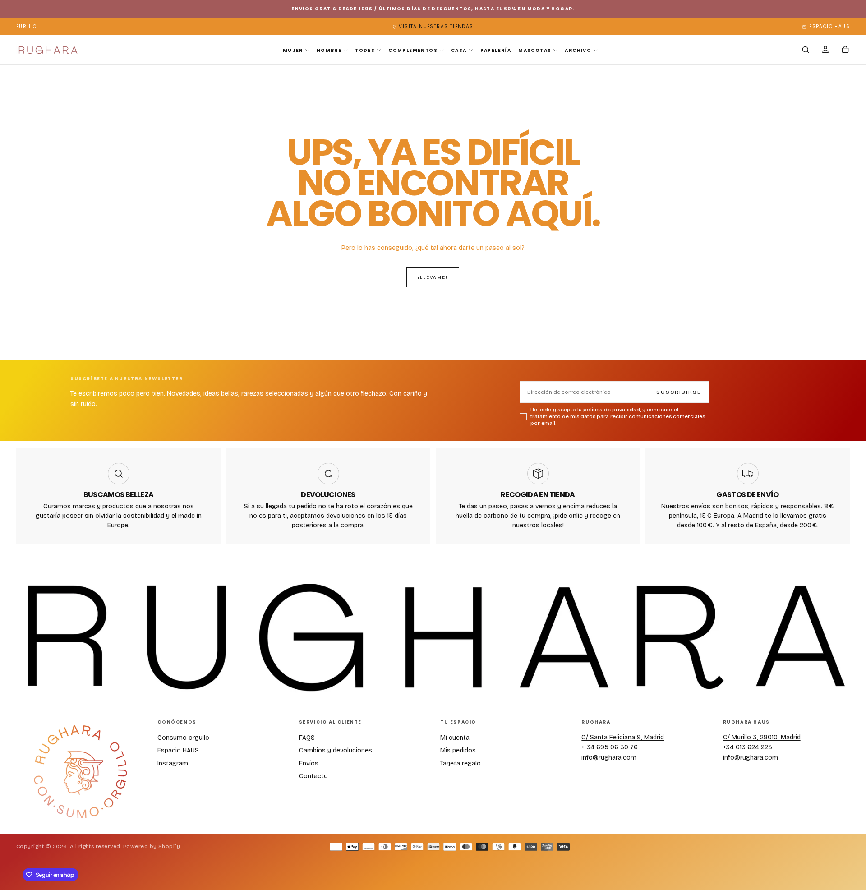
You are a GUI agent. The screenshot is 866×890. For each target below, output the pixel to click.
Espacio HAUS (178, 750)
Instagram (172, 763)
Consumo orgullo (183, 738)
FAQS (307, 738)
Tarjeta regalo (460, 763)
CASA (459, 50)
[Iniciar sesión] (825, 50)
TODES (365, 50)
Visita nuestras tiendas (436, 26)
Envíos (308, 763)
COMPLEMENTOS (413, 50)
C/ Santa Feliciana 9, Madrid (622, 737)
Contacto (313, 776)
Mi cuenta (455, 738)
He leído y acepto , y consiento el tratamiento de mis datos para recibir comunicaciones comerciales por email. (617, 416)
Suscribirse (678, 392)
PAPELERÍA (495, 50)
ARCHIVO (578, 50)
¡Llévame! (433, 277)
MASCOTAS (534, 50)
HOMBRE (329, 50)
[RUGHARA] (80, 772)
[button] (26, 26)
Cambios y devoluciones (335, 750)
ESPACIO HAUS (829, 26)
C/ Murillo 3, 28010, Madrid (762, 737)
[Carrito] (845, 50)
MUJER (293, 50)
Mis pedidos (458, 750)
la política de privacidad (608, 409)
